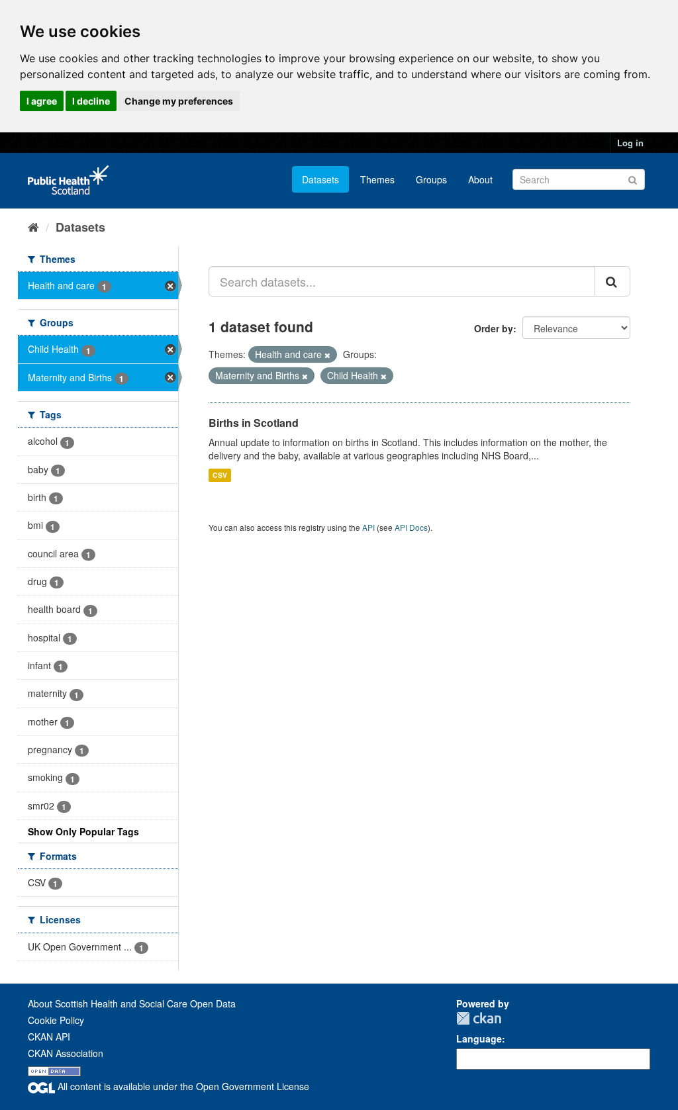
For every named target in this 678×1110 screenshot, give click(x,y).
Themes (377, 179)
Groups (431, 179)
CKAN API (49, 1036)
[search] (612, 281)
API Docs (411, 527)
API (368, 527)
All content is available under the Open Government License (182, 1086)
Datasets (320, 179)
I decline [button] (91, 101)
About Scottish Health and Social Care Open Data (132, 1003)
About (480, 179)
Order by (493, 328)
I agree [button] (41, 101)
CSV (220, 475)
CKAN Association (65, 1053)
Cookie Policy (56, 1020)
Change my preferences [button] (178, 101)
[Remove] (327, 354)
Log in (630, 142)
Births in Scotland (254, 422)
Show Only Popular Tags (83, 831)
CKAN (478, 1018)
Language (479, 1038)
